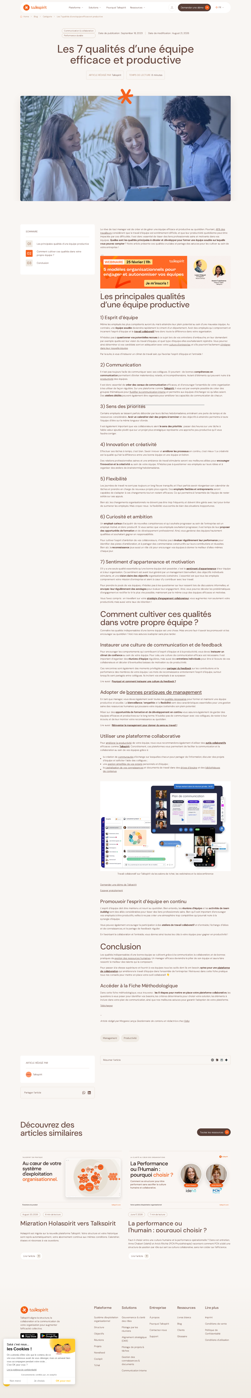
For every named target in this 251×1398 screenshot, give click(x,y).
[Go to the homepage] (34, 1310)
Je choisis (39, 1380)
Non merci (15, 1380)
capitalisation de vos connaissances (124, 767)
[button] (76, 7)
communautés (125, 756)
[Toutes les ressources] (214, 1132)
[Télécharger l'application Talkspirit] (42, 1336)
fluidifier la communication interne (148, 391)
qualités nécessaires (175, 699)
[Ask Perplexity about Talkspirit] (221, 1060)
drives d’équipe (188, 767)
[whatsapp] (83, 1092)
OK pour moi (63, 1380)
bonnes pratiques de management (164, 692)
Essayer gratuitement (111, 890)
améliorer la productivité (119, 742)
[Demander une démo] (194, 7)
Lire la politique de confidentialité (22, 1370)
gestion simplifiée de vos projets (125, 764)
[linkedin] (89, 1092)
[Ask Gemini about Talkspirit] (226, 1060)
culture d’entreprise (179, 344)
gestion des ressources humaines (132, 958)
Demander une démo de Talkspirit (118, 884)
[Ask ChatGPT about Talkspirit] (212, 1060)
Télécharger (106, 1005)
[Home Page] (35, 7)
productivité (106, 378)
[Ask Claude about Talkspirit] (217, 1060)
